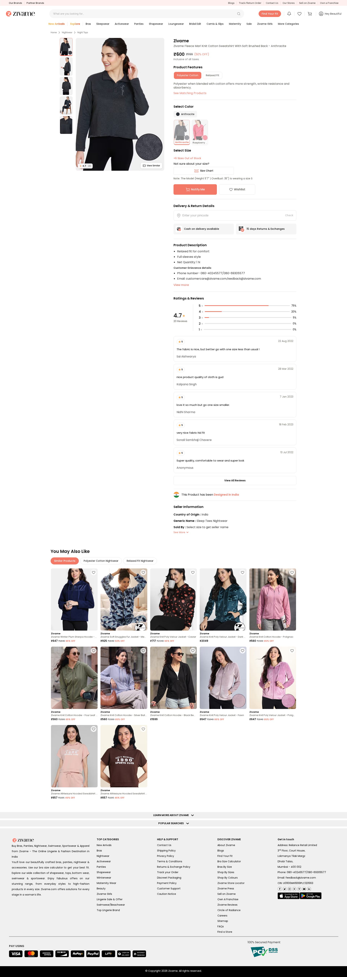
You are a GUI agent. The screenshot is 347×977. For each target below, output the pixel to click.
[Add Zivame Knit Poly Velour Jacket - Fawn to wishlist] (242, 651)
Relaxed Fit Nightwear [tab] (140, 561)
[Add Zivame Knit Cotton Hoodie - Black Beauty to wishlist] (193, 651)
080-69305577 (316, 872)
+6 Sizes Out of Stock (187, 158)
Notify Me (198, 189)
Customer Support (169, 888)
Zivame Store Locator (231, 883)
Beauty (101, 888)
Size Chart (206, 170)
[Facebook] (280, 888)
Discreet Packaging (169, 877)
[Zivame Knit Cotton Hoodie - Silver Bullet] (123, 678)
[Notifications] (289, 14)
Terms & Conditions (169, 861)
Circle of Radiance (229, 910)
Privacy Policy (165, 856)
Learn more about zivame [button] (171, 815)
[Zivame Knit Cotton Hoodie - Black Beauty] (173, 678)
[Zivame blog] (298, 888)
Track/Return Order (250, 3)
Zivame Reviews (227, 905)
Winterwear (104, 877)
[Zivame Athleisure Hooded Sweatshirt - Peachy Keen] (74, 756)
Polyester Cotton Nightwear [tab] (101, 561)
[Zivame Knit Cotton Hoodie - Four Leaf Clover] (74, 678)
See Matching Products (190, 93)
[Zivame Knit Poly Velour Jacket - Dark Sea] (223, 599)
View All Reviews (235, 480)
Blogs (231, 3)
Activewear (104, 861)
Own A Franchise (227, 899)
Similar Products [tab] (64, 561)
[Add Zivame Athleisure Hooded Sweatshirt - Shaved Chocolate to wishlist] (143, 729)
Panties (101, 867)
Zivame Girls (104, 894)
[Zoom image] (120, 104)
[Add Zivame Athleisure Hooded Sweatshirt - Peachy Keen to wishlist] (94, 729)
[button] (239, 14)
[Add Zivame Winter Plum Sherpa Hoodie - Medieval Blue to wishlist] (94, 572)
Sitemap (222, 921)
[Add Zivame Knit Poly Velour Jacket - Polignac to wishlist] (292, 651)
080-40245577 (296, 872)
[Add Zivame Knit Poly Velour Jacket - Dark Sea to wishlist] (242, 572)
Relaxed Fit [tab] (212, 75)
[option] (66, 47)
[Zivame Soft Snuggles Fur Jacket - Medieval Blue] (123, 599)
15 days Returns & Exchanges (266, 229)
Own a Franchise (329, 3)
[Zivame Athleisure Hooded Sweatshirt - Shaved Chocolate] (123, 756)
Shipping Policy (166, 850)
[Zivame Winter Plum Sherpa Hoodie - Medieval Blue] (74, 599)
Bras (99, 850)
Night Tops (82, 32)
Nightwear (67, 32)
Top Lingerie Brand (108, 910)
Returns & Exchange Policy (173, 867)
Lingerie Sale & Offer (110, 899)
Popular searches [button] (171, 823)
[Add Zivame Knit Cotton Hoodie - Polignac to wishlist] (292, 572)
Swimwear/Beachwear (111, 905)
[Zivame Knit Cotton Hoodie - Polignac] (272, 599)
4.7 (85, 165)
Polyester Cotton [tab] (187, 75)
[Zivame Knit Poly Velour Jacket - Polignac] (272, 678)
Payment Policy (167, 883)
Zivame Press (225, 888)
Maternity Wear (106, 883)
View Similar (153, 165)
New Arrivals (104, 845)
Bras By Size (224, 867)
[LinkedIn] (308, 888)
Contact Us (272, 3)
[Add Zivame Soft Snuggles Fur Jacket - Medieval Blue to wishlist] (143, 572)
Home (54, 32)
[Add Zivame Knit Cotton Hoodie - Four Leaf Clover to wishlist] (94, 651)
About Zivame (226, 845)
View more (181, 285)
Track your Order (167, 872)
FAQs (220, 926)
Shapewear (104, 872)
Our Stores (289, 3)
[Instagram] (289, 888)
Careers (222, 915)
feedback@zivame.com (301, 877)
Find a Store (224, 932)
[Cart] (310, 14)
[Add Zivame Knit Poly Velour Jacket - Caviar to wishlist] (193, 572)
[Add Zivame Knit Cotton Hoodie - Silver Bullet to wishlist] (143, 651)
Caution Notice (166, 894)
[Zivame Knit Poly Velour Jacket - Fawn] (223, 678)
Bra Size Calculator (229, 861)
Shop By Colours (227, 877)
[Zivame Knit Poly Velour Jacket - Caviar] (173, 599)
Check (289, 215)
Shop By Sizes (225, 872)
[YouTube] (303, 888)
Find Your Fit (225, 856)
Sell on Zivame (307, 3)
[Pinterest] (294, 888)
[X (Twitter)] (284, 888)
